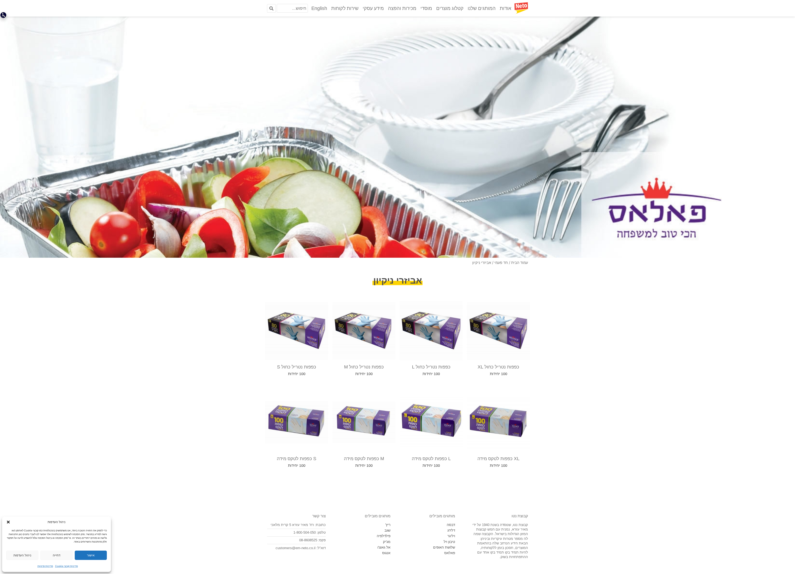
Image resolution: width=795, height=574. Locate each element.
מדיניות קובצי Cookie (66, 566)
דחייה (56, 555)
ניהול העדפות (22, 555)
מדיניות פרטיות (45, 566)
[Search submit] (271, 8)
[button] (8, 522)
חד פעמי (501, 262)
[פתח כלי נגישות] (3, 15)
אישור (90, 555)
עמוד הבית (519, 262)
